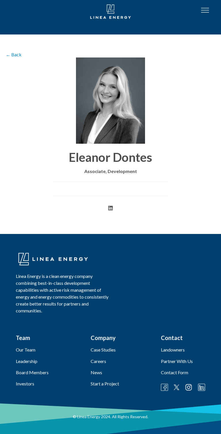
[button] (205, 10)
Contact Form (174, 372)
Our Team (25, 349)
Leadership (26, 361)
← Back (14, 54)
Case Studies (103, 349)
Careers (98, 361)
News (96, 372)
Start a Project (105, 383)
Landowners (173, 349)
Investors (25, 383)
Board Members (32, 372)
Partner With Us (177, 361)
